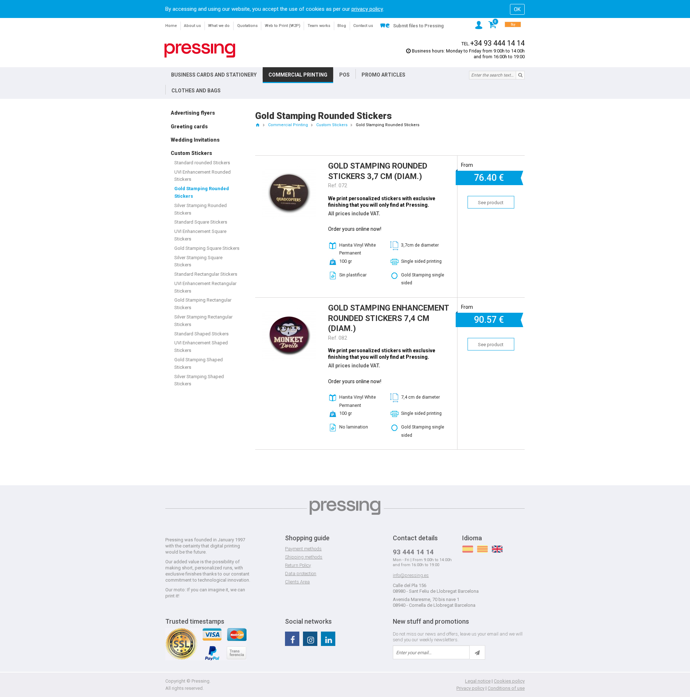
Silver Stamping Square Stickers (198, 261)
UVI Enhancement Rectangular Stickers (205, 287)
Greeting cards (189, 126)
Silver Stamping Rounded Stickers (200, 209)
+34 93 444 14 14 (497, 43)
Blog (341, 25)
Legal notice (478, 681)
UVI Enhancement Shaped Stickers (201, 346)
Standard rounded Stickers (202, 162)
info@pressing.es (411, 575)
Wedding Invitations (195, 140)
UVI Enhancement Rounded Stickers (202, 175)
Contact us (363, 25)
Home (171, 25)
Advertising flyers (193, 113)
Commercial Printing (297, 75)
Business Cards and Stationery (214, 75)
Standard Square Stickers (200, 222)
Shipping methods (303, 557)
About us (192, 25)
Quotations (247, 25)
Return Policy (298, 565)
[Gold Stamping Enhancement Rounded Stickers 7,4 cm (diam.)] (289, 311)
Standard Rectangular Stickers (205, 274)
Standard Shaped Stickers (201, 333)
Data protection (300, 573)
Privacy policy (470, 688)
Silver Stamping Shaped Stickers (199, 380)
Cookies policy (509, 681)
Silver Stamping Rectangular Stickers (203, 320)
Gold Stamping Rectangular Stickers (202, 303)
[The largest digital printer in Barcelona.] (200, 50)
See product (490, 202)
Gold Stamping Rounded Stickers (201, 192)
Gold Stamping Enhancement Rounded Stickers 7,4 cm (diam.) (388, 318)
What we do (219, 25)
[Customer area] (478, 25)
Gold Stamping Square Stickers (206, 248)
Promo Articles (383, 75)
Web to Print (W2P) (282, 25)
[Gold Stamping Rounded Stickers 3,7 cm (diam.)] (289, 169)
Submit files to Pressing (418, 25)
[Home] (257, 125)
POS (344, 75)
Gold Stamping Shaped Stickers (198, 363)
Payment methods (303, 548)
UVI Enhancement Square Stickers (200, 235)
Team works (319, 25)
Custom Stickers (191, 153)
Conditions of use (506, 688)
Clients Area (297, 581)
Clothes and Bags (196, 90)
